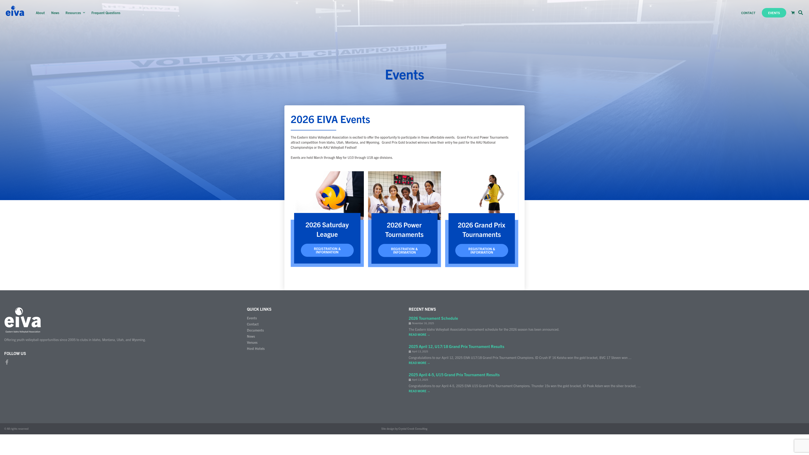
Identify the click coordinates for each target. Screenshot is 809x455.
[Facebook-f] (6, 362)
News (55, 13)
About (40, 13)
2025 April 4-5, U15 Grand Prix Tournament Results (454, 374)
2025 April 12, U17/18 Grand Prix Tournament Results (456, 346)
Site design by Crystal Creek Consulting (404, 428)
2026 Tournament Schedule (433, 318)
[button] (800, 12)
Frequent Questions (105, 13)
